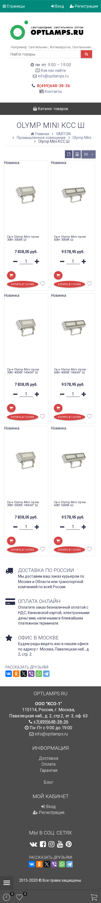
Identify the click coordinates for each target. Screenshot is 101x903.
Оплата (48, 764)
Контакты (53, 91)
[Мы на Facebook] (43, 844)
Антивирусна (60, 47)
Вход (59, 6)
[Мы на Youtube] (60, 844)
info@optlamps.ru (53, 76)
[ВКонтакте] (8, 673)
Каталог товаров (52, 109)
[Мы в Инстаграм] (51, 844)
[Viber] (31, 673)
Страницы (15, 6)
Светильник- (38, 47)
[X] (23, 673)
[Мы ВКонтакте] (33, 844)
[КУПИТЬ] (11, 275)
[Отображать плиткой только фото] (77, 154)
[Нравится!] (42, 285)
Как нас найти (53, 70)
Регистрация (86, 6)
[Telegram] (46, 673)
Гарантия (48, 770)
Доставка (48, 758)
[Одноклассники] (16, 673)
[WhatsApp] (39, 673)
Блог (48, 782)
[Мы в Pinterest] (69, 844)
